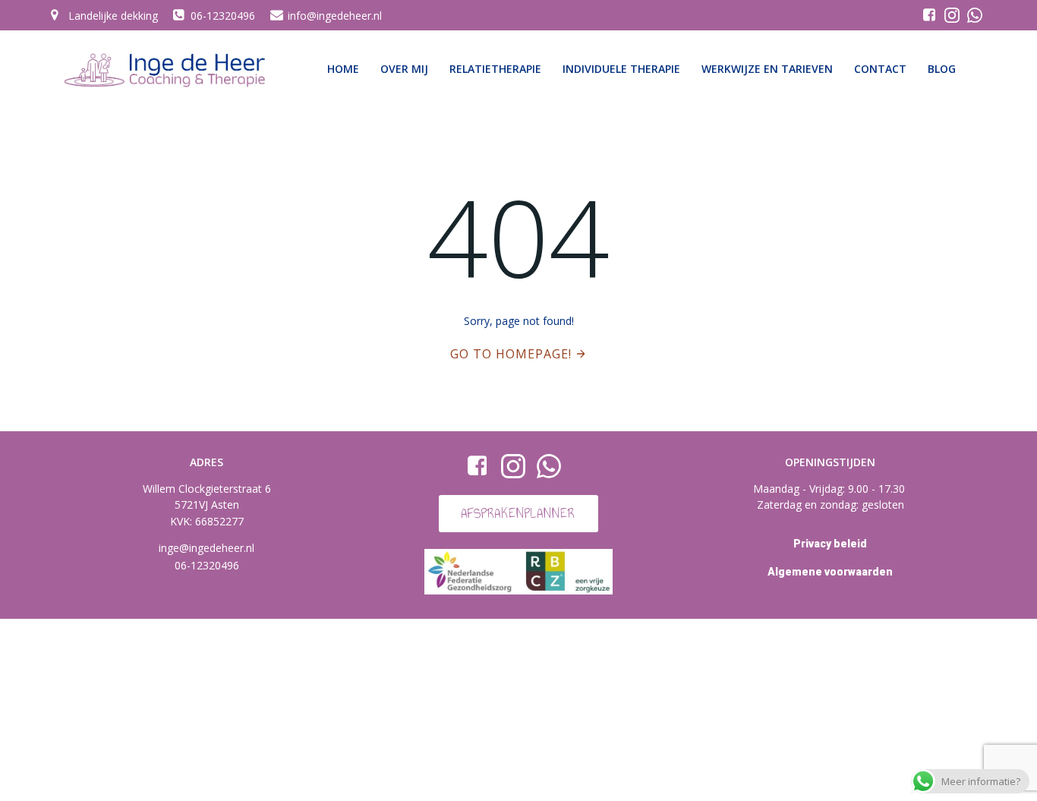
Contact (880, 68)
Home (343, 68)
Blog (942, 68)
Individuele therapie (621, 68)
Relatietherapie (495, 68)
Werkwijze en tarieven (767, 68)
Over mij (404, 68)
